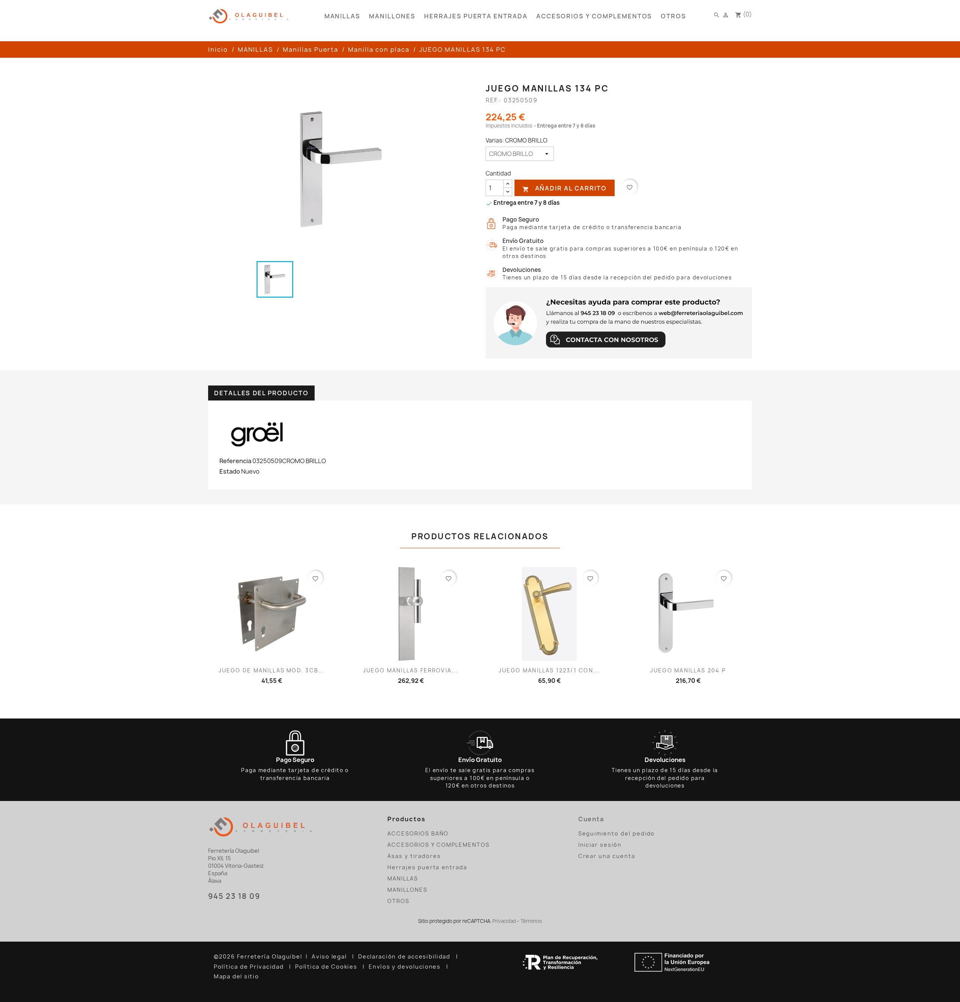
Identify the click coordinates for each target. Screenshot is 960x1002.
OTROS (673, 16)
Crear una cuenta (606, 856)
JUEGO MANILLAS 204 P (688, 670)
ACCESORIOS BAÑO (417, 833)
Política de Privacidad (249, 966)
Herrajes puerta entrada (476, 16)
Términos (531, 921)
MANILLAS (342, 16)
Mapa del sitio (237, 976)
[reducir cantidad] (507, 192)
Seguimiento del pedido (616, 833)
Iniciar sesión (600, 844)
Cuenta (591, 819)
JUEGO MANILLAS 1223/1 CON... (549, 670)
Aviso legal (330, 956)
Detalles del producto (261, 393)
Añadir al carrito (564, 188)
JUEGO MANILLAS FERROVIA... (411, 670)
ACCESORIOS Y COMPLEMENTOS (594, 16)
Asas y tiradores (414, 856)
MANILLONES (392, 16)
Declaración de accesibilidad (405, 956)
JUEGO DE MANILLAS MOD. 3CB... (272, 670)
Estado (229, 471)
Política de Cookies (327, 966)
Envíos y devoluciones (405, 966)
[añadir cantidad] (507, 184)
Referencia (235, 461)
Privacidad (504, 921)
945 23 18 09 (234, 896)
